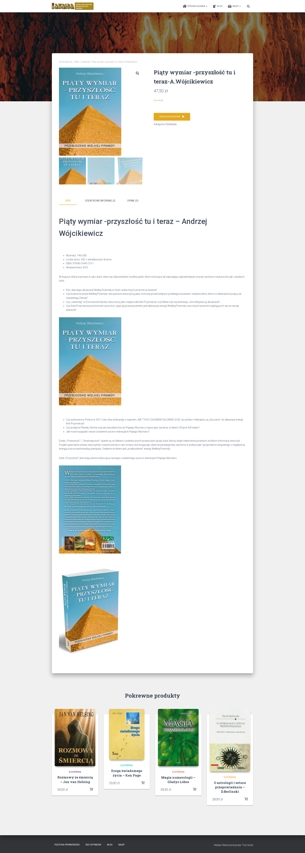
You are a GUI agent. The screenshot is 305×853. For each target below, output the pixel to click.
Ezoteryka (85, 62)
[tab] (70, 201)
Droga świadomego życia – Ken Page (126, 773)
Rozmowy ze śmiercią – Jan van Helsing (75, 779)
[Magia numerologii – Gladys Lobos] (178, 737)
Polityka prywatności (67, 844)
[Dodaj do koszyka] (91, 789)
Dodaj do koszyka (170, 116)
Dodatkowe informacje (100, 200)
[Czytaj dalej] (194, 789)
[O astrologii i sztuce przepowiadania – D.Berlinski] (230, 740)
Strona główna (196, 6)
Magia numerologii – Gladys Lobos (178, 779)
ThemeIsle (247, 845)
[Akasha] (72, 6)
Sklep (235, 6)
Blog (219, 6)
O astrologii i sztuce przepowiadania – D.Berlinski (230, 787)
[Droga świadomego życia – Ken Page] (126, 734)
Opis (68, 200)
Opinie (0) (132, 200)
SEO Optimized (93, 844)
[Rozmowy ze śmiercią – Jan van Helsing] (75, 737)
